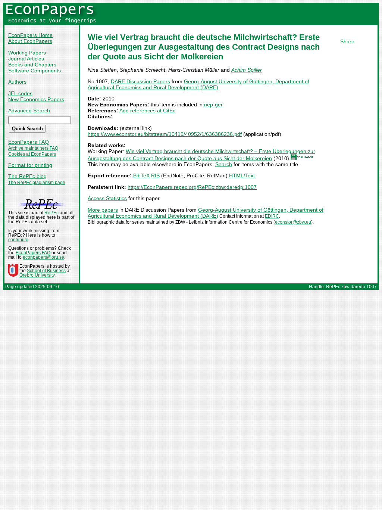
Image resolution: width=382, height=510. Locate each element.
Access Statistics (107, 198)
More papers (103, 210)
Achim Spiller (246, 70)
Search (223, 164)
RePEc (51, 213)
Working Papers (27, 53)
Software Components (34, 71)
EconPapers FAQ (28, 142)
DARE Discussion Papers (140, 81)
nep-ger (213, 105)
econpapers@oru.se (43, 257)
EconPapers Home (30, 35)
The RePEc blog (27, 176)
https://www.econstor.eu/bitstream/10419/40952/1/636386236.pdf (165, 134)
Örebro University (36, 275)
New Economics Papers (36, 99)
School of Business (46, 270)
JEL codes (20, 93)
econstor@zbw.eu (293, 222)
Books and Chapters (32, 65)
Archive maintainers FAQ (33, 148)
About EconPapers (30, 41)
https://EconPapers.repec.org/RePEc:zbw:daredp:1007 (192, 187)
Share (347, 41)
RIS (155, 175)
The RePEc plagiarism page (36, 182)
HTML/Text (242, 175)
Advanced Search (29, 110)
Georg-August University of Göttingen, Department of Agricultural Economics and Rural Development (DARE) (198, 84)
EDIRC (272, 216)
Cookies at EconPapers (32, 154)
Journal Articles (26, 59)
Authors (17, 82)
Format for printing (30, 165)
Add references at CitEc (147, 110)
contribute (18, 239)
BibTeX (141, 175)
